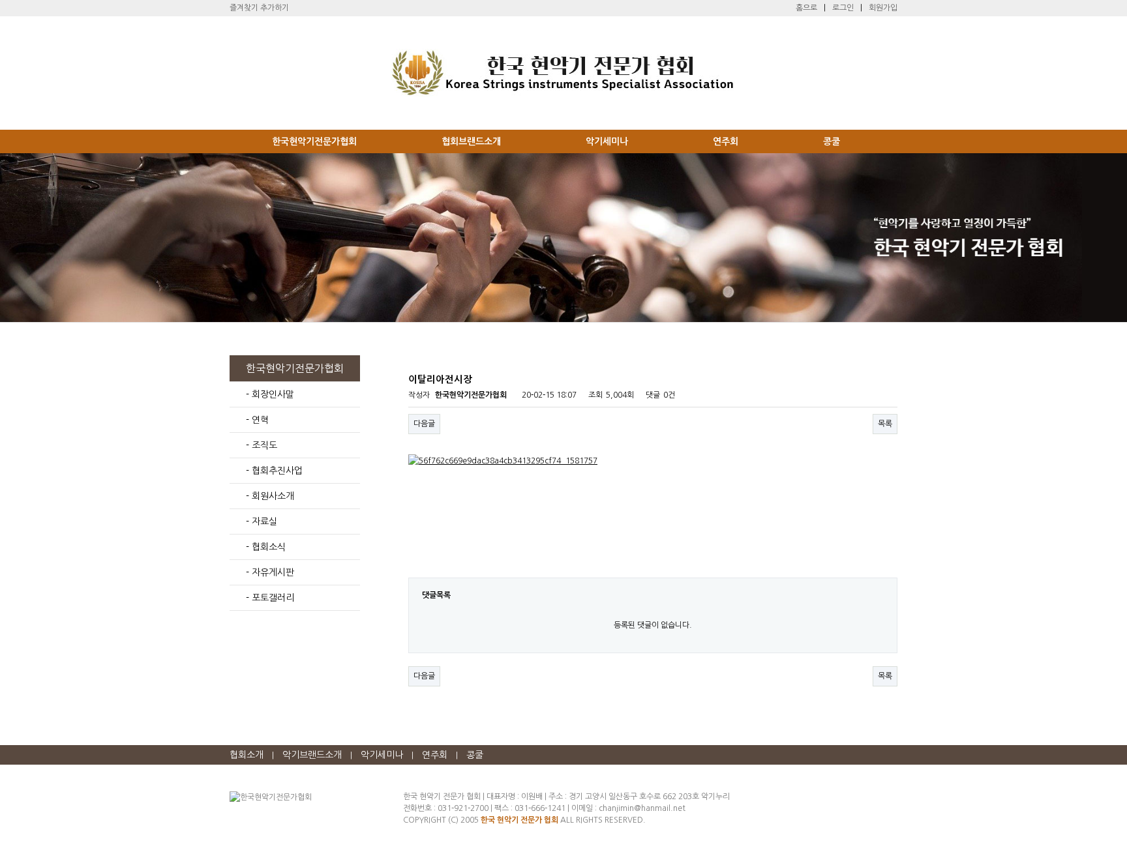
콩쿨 (831, 141)
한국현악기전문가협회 (314, 141)
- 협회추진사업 (274, 470)
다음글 (424, 424)
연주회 (725, 141)
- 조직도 (261, 445)
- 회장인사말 (270, 394)
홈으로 (806, 8)
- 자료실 (261, 521)
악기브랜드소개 (312, 754)
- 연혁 (257, 419)
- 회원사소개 (270, 496)
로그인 (843, 8)
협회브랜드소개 (471, 141)
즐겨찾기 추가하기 (259, 8)
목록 (885, 424)
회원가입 (883, 8)
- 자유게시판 (270, 572)
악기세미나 (607, 141)
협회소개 (246, 754)
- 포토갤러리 (270, 597)
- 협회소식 (266, 546)
